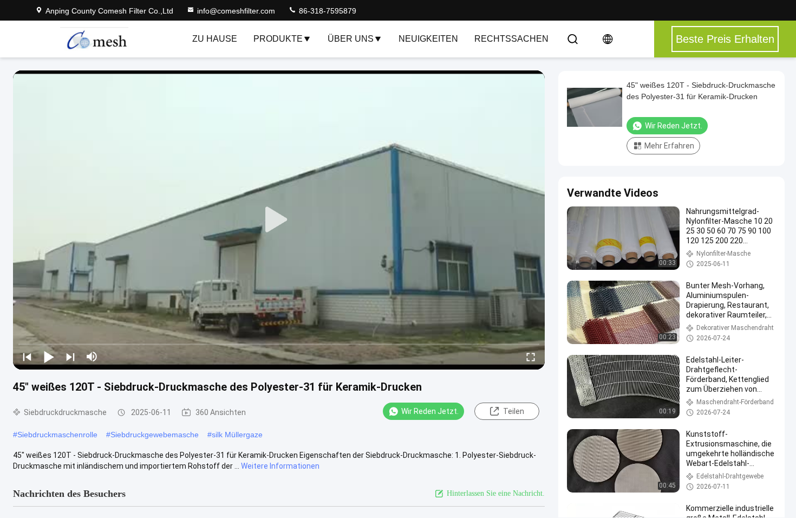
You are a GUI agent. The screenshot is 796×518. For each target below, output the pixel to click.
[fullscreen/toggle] (530, 356)
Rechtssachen (511, 38)
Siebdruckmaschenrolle (57, 434)
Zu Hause (214, 38)
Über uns (351, 38)
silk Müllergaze (237, 434)
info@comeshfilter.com (236, 11)
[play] (278, 220)
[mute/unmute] (92, 356)
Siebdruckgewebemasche (154, 434)
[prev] (27, 356)
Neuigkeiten (428, 38)
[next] (70, 356)
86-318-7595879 (326, 11)
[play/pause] (49, 356)
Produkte (278, 38)
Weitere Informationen (280, 466)
